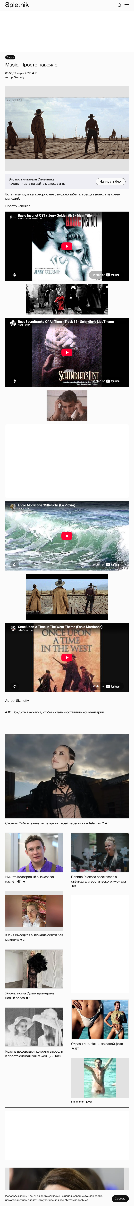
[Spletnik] (17, 5)
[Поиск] (119, 5)
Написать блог (110, 181)
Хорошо (120, 1198)
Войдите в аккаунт (26, 712)
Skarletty (22, 701)
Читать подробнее (76, 1200)
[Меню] (127, 5)
